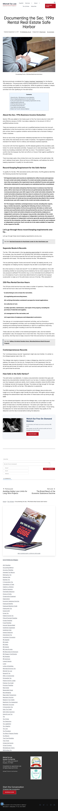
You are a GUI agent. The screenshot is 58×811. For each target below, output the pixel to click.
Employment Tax (7, 608)
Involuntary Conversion (9, 637)
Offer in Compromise (8, 675)
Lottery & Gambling (8, 666)
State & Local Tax (7, 714)
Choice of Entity (7, 594)
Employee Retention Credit (10, 606)
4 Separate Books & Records (17, 102)
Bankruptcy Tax (7, 575)
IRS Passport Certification (10, 654)
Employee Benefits (8, 603)
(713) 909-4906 (49, 6)
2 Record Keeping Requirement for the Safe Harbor (22, 99)
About (35, 3)
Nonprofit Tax (6, 673)
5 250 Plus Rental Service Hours (18, 104)
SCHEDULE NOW (9, 792)
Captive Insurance (8, 589)
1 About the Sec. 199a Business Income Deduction (22, 97)
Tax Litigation (6, 726)
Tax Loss (5, 728)
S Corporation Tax (8, 707)
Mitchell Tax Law (7, 671)
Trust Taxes (6, 740)
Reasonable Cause (8, 690)
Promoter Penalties (8, 685)
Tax (4, 716)
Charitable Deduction (8, 591)
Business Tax (6, 579)
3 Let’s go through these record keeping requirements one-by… (25, 100)
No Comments (50, 32)
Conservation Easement (9, 596)
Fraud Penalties (7, 623)
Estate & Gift (6, 611)
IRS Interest (6, 647)
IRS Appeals (6, 639)
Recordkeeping (7, 692)
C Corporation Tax (8, 582)
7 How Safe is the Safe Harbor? (17, 107)
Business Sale (6, 577)
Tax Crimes (6, 719)
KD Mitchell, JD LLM (26, 32)
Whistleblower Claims (8, 748)
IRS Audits (5, 642)
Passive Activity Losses (9, 680)
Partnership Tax (7, 678)
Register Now (32, 434)
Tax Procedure (7, 731)
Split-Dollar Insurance (8, 712)
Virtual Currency (7, 745)
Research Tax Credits (8, 699)
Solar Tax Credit (7, 709)
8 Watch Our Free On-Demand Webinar (19, 109)
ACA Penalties (6, 565)
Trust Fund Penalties (8, 738)
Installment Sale (7, 630)
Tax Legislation (7, 724)
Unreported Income (8, 743)
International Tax (7, 635)
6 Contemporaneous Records (17, 105)
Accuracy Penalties (8, 570)
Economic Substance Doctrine (11, 601)
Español (21, 3)
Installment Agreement (9, 627)
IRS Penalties (6, 656)
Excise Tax (6, 613)
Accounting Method (8, 567)
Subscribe (33, 6)
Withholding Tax (7, 750)
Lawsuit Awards (7, 661)
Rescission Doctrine (8, 697)
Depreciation (6, 599)
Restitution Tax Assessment (10, 702)
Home (4, 501)
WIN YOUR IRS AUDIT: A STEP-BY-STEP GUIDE (29, 553)
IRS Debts (5, 644)
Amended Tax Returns (9, 572)
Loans (4, 663)
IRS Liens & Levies (7, 649)
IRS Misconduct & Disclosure (10, 651)
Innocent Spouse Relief (9, 625)
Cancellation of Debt (8, 584)
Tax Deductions (7, 721)
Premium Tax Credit (8, 683)
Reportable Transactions (9, 695)
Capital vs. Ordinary (8, 587)
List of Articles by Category (10, 560)
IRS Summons (6, 659)
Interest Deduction (8, 632)
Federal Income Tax (8, 615)
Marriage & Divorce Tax (9, 668)
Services (27, 3)
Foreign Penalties (7, 620)
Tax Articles (26, 6)
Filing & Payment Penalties (10, 618)
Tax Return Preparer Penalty (10, 733)
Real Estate (42, 32)
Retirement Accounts (8, 704)
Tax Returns (6, 736)
